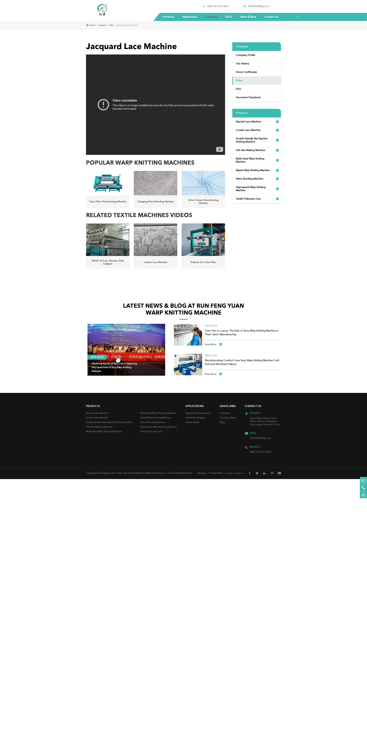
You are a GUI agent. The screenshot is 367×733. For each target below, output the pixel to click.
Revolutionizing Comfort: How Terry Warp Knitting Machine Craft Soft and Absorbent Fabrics (242, 362)
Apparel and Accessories (198, 413)
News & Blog (248, 16)
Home (92, 25)
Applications (195, 406)
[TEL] (363, 487)
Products (168, 16)
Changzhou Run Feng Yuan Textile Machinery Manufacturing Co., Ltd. (135, 473)
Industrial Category (195, 418)
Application (189, 16)
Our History (242, 63)
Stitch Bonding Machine (249, 179)
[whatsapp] (363, 494)
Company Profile (245, 55)
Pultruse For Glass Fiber (203, 262)
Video (111, 25)
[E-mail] (363, 480)
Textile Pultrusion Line (248, 199)
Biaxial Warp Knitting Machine (253, 170)
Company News (228, 418)
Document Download (248, 97)
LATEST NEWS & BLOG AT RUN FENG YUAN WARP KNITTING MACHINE (183, 309)
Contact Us (271, 16)
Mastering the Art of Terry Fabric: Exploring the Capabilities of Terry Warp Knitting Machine (114, 367)
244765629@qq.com (259, 6)
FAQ (238, 89)
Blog (222, 422)
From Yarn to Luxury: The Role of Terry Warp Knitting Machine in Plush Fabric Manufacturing (242, 333)
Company (211, 16)
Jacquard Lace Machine (127, 25)
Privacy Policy (216, 473)
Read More (213, 344)
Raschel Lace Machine (248, 121)
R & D (229, 16)
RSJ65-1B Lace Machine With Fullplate (108, 262)
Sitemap (201, 473)
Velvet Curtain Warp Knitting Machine (203, 201)
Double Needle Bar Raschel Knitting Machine (251, 140)
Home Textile (192, 422)
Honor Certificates (246, 72)
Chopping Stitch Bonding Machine (155, 201)
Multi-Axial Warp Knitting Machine (250, 160)
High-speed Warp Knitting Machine (251, 189)
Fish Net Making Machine (250, 150)
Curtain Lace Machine (155, 262)
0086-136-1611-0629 (218, 6)
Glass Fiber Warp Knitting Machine (107, 201)
